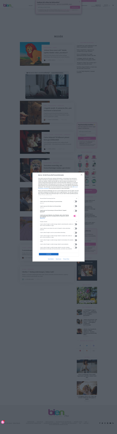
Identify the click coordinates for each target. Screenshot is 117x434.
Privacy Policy (66, 259)
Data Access (58, 259)
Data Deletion (51, 259)
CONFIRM (48, 254)
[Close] (82, 175)
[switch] (75, 201)
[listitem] (58, 198)
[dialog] (58, 217)
